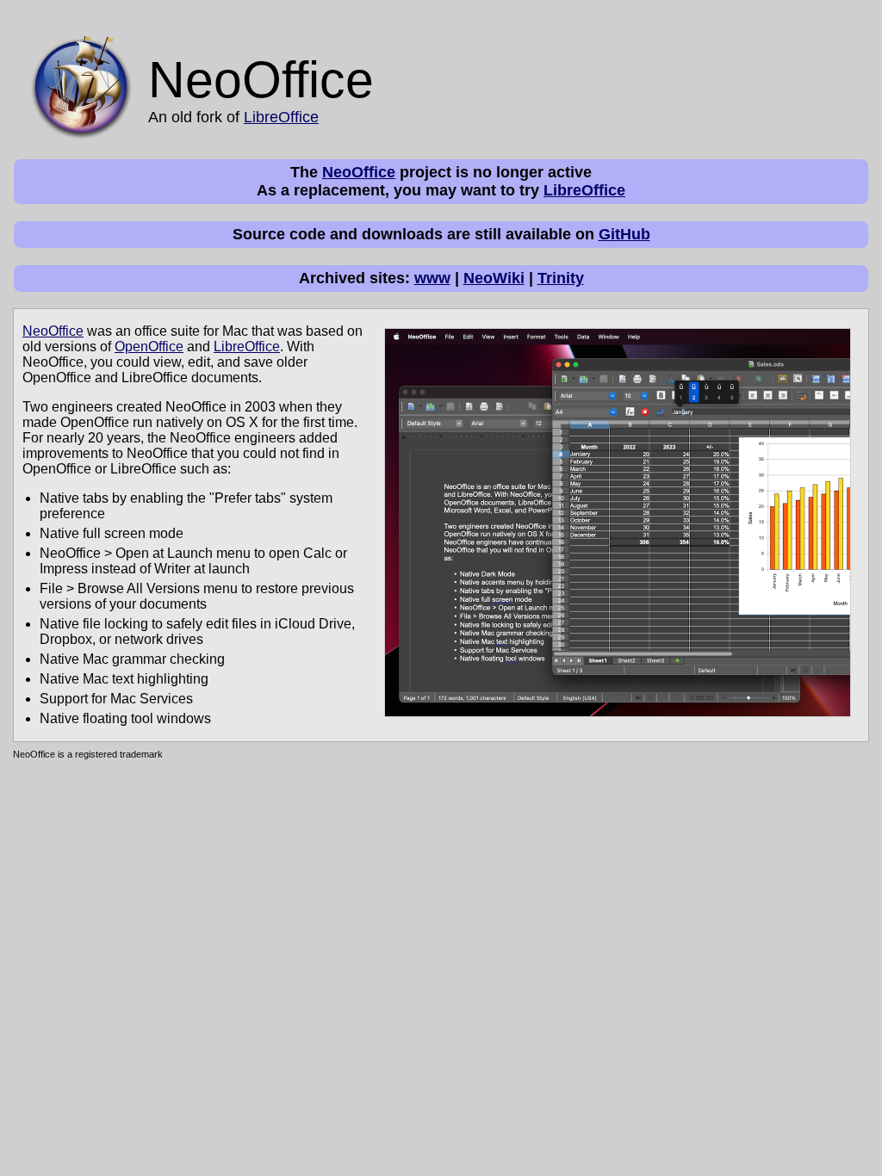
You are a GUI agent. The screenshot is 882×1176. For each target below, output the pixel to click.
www (432, 278)
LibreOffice (281, 117)
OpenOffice (149, 346)
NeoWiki (494, 278)
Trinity (560, 278)
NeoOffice (358, 172)
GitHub (624, 234)
